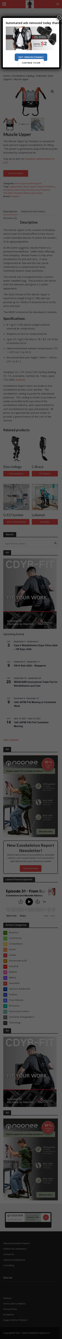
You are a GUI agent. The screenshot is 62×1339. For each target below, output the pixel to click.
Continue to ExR (31, 62)
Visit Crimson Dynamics (31, 57)
